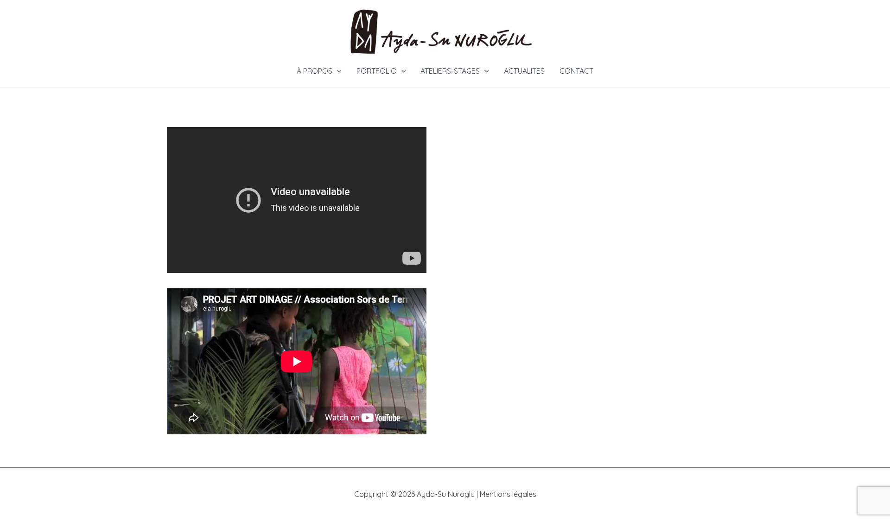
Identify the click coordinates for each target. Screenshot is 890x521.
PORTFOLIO (376, 71)
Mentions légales (508, 494)
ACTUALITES (524, 71)
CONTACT (576, 71)
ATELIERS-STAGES (450, 71)
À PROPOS (314, 71)
